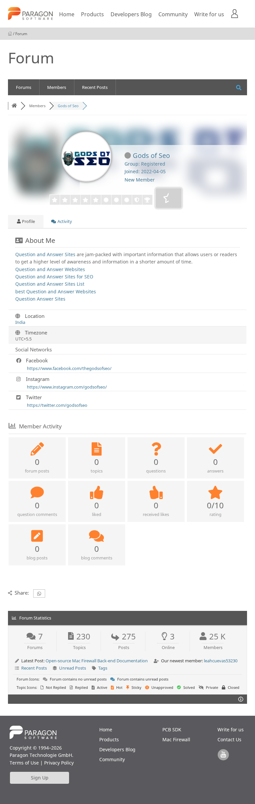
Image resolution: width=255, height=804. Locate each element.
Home (66, 14)
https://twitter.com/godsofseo (57, 405)
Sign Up (39, 777)
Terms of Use (24, 763)
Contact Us (229, 739)
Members (56, 87)
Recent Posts (95, 87)
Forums (23, 87)
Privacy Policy (59, 763)
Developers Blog (131, 14)
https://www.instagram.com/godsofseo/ (67, 387)
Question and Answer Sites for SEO (54, 276)
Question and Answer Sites (45, 254)
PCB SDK (171, 729)
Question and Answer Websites (50, 269)
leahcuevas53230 (220, 661)
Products (92, 14)
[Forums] (14, 105)
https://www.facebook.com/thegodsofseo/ (69, 368)
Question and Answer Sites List (49, 284)
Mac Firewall (176, 739)
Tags (102, 668)
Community (173, 14)
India (20, 322)
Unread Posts (72, 668)
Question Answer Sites (40, 299)
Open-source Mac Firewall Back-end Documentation (96, 661)
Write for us (209, 14)
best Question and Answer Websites (55, 291)
